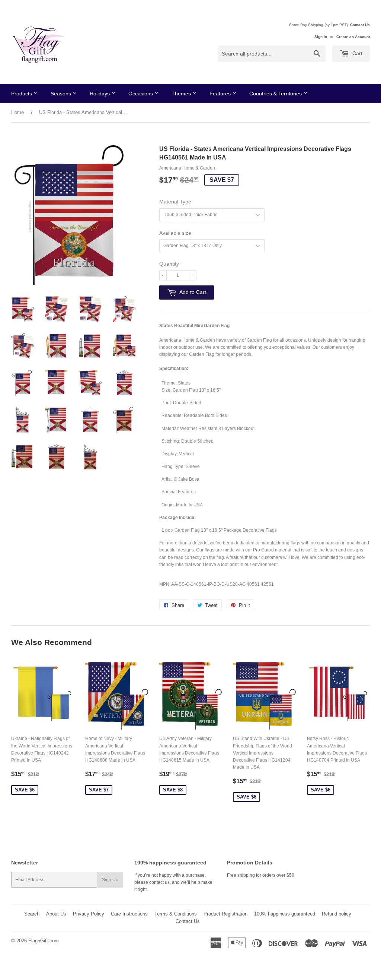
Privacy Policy (88, 914)
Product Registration (225, 914)
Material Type (175, 202)
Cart (356, 53)
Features (220, 94)
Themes (182, 94)
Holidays (100, 94)
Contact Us (360, 25)
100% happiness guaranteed (284, 914)
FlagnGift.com (43, 940)
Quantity (169, 264)
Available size (175, 233)
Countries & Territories (276, 94)
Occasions (141, 94)
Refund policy (336, 914)
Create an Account (353, 37)
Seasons (62, 94)
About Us (56, 914)
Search (31, 914)
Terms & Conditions (175, 914)
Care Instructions (129, 914)
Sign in (320, 37)
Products (22, 94)
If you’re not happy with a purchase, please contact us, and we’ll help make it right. (173, 882)
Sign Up (110, 879)
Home (17, 112)
